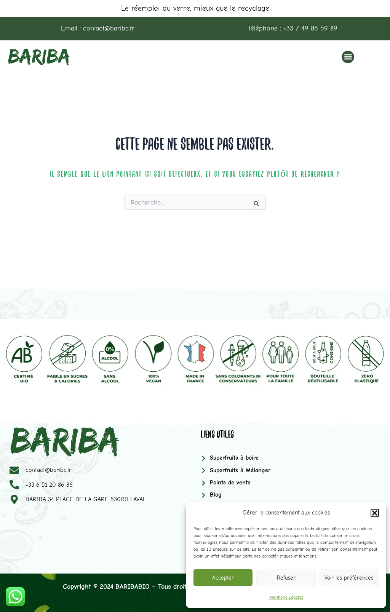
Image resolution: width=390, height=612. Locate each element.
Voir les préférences (348, 577)
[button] (375, 513)
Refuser (286, 577)
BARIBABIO (132, 587)
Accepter (223, 577)
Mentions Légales (286, 597)
